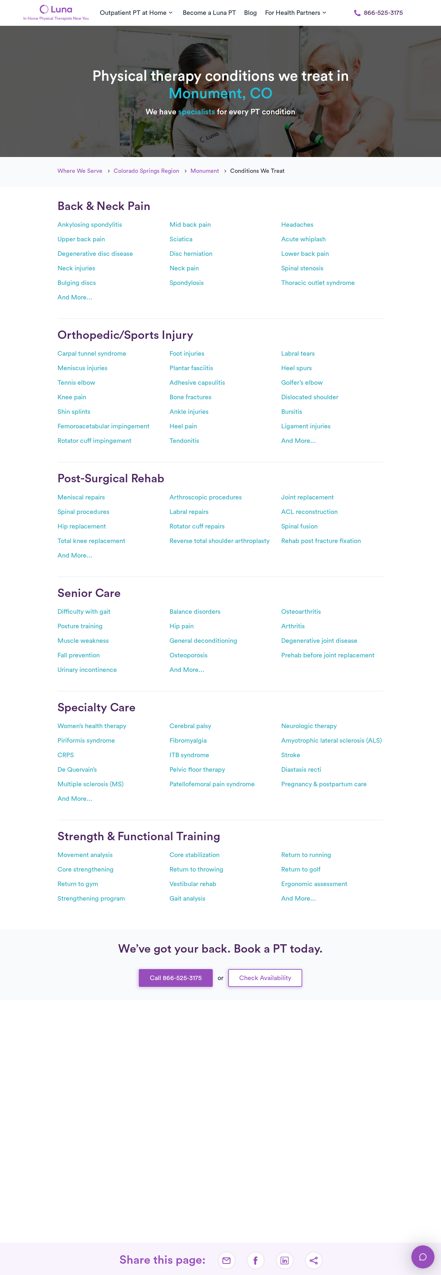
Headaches (297, 225)
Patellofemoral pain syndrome (212, 784)
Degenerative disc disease (95, 254)
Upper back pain (81, 239)
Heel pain (183, 426)
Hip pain (181, 626)
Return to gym (77, 884)
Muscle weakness (83, 641)
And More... (74, 297)
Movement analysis (85, 855)
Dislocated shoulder (309, 397)
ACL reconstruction (309, 512)
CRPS (65, 755)
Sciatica (180, 239)
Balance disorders (195, 612)
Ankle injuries (189, 412)
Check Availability (265, 978)
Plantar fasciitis (191, 368)
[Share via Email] (227, 1260)
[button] (314, 1260)
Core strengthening (85, 869)
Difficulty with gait (83, 612)
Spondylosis (186, 283)
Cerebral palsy (190, 726)
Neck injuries (76, 268)
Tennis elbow (76, 383)
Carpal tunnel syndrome (91, 353)
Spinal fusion (299, 526)
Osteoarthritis (301, 612)
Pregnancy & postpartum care (324, 784)
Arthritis (293, 626)
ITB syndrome (189, 755)
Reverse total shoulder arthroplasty (219, 541)
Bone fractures (190, 397)
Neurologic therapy (309, 726)
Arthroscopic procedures (205, 497)
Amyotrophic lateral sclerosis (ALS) (331, 740)
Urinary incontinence (87, 670)
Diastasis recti (301, 770)
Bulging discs (76, 283)
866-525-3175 (383, 13)
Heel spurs (296, 368)
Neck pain (184, 268)
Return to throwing (196, 869)
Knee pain (71, 397)
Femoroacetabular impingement (103, 426)
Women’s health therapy (91, 726)
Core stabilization (194, 855)
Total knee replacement (91, 541)
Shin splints (73, 412)
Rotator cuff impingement (94, 441)
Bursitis (291, 412)
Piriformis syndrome (86, 740)
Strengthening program (91, 898)
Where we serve (79, 171)
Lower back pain (305, 254)
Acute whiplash (303, 239)
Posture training (80, 626)
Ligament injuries (306, 426)
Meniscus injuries (82, 368)
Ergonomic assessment (314, 884)
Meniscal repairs (81, 497)
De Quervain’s (77, 770)
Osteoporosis (188, 655)
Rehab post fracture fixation (321, 541)
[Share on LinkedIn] (285, 1260)
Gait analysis (187, 898)
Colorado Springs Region (146, 171)
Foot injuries (186, 353)
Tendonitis (184, 441)
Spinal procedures (83, 512)
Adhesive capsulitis (197, 383)
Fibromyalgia (188, 740)
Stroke (290, 755)
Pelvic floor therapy (197, 770)
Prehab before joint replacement (327, 655)
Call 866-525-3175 (176, 978)
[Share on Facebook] (256, 1260)
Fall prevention (78, 655)
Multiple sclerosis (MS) (90, 784)
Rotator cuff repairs (197, 526)
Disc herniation (190, 254)
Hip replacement (81, 526)
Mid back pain (190, 225)
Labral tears (298, 353)
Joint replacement (307, 497)
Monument (204, 171)
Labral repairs (189, 512)
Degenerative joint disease (319, 641)
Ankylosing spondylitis (89, 225)
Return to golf (301, 869)
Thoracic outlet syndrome (318, 283)
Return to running (306, 855)
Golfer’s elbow (302, 383)
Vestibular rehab (192, 884)
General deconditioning (203, 641)
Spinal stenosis (302, 268)
